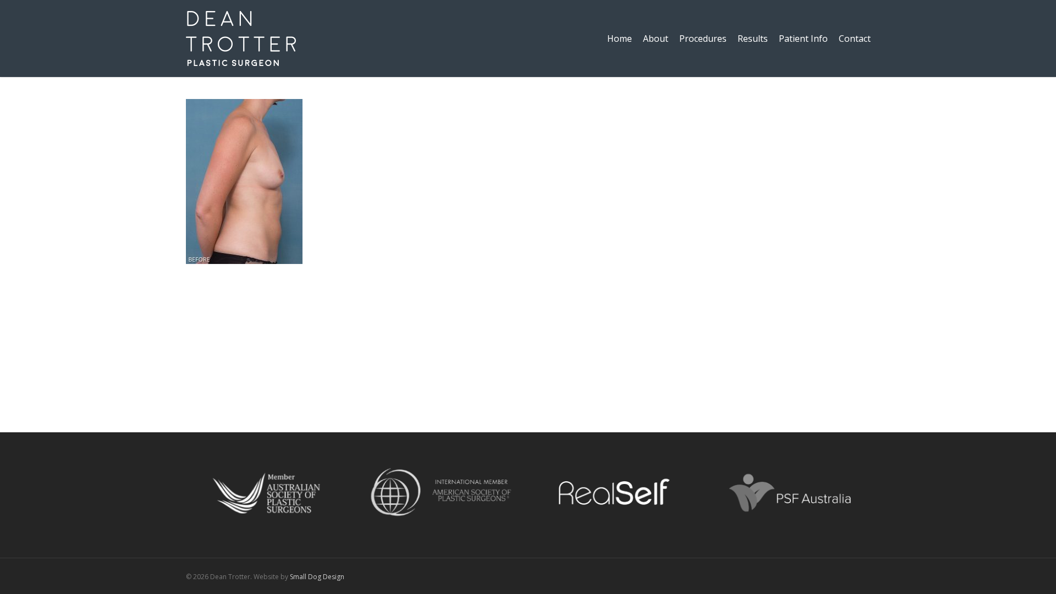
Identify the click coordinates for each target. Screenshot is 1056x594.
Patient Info (803, 38)
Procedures (703, 38)
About (655, 38)
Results (753, 38)
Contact (855, 38)
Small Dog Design (317, 576)
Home (619, 38)
